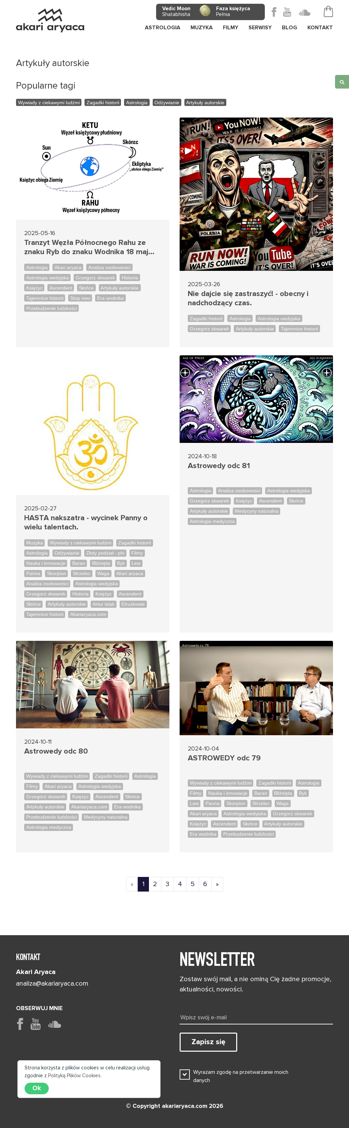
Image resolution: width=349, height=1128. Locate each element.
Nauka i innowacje (45, 563)
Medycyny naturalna (256, 511)
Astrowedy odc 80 (56, 751)
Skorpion (56, 573)
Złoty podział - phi (105, 553)
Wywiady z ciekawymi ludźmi (49, 102)
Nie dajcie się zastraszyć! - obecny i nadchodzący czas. (248, 298)
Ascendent (60, 288)
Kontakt (320, 27)
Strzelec (81, 573)
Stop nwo (80, 298)
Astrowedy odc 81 (219, 465)
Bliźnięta (101, 563)
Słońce (86, 288)
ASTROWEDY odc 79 (224, 758)
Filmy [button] (230, 27)
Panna (33, 573)
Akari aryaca (68, 267)
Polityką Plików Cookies (74, 1075)
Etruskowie (133, 604)
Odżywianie (166, 102)
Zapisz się (208, 1042)
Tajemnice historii (44, 298)
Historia (130, 277)
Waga (103, 573)
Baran (78, 563)
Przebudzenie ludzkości (51, 308)
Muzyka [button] (202, 27)
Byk (121, 563)
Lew (136, 563)
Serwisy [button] (260, 27)
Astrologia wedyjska (47, 277)
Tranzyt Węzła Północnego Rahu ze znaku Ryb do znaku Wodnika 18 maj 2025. (86, 247)
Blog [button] (289, 27)
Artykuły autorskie (205, 102)
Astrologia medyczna (212, 521)
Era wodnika (110, 298)
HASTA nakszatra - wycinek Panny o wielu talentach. (86, 522)
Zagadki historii (103, 102)
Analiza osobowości (109, 267)
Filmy (137, 553)
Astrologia (162, 27)
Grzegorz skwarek (95, 277)
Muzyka (34, 542)
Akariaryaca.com (88, 614)
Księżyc (34, 288)
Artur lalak (104, 604)
